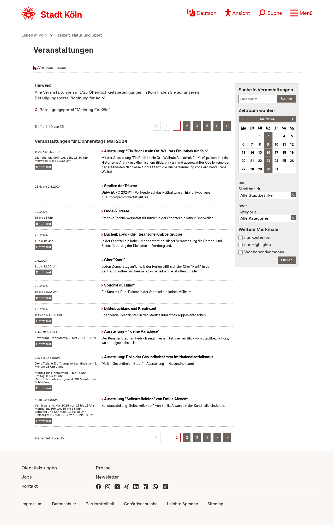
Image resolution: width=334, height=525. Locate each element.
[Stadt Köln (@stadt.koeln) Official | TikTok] (165, 486)
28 (252, 169)
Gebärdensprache (141, 503)
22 (260, 160)
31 (276, 169)
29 (260, 169)
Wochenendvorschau (264, 252)
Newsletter (107, 477)
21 (252, 160)
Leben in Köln (34, 35)
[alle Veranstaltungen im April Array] (242, 119)
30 (268, 169)
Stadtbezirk (249, 186)
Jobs (26, 477)
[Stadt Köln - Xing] (126, 486)
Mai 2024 (267, 119)
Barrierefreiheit (100, 503)
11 (284, 144)
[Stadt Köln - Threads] (117, 486)
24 (276, 160)
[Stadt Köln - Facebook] (98, 486)
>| (227, 126)
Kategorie (247, 209)
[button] (301, 13)
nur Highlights (257, 245)
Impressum (32, 503)
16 (268, 152)
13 (243, 152)
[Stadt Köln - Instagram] (107, 486)
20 (243, 160)
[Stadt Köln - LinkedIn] (136, 486)
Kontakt (29, 486)
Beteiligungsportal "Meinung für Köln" (74, 109)
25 (284, 160)
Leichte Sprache (182, 503)
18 (284, 152)
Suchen (286, 99)
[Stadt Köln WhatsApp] (155, 486)
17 (276, 152)
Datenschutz (64, 503)
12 (292, 144)
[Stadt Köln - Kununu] (145, 486)
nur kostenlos (257, 237)
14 (252, 152)
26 (292, 160)
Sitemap (215, 503)
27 (243, 169)
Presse (103, 468)
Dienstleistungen (39, 468)
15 (260, 152)
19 (292, 152)
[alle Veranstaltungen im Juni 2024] (292, 119)
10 (276, 144)
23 (268, 160)
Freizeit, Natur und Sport (78, 35)
